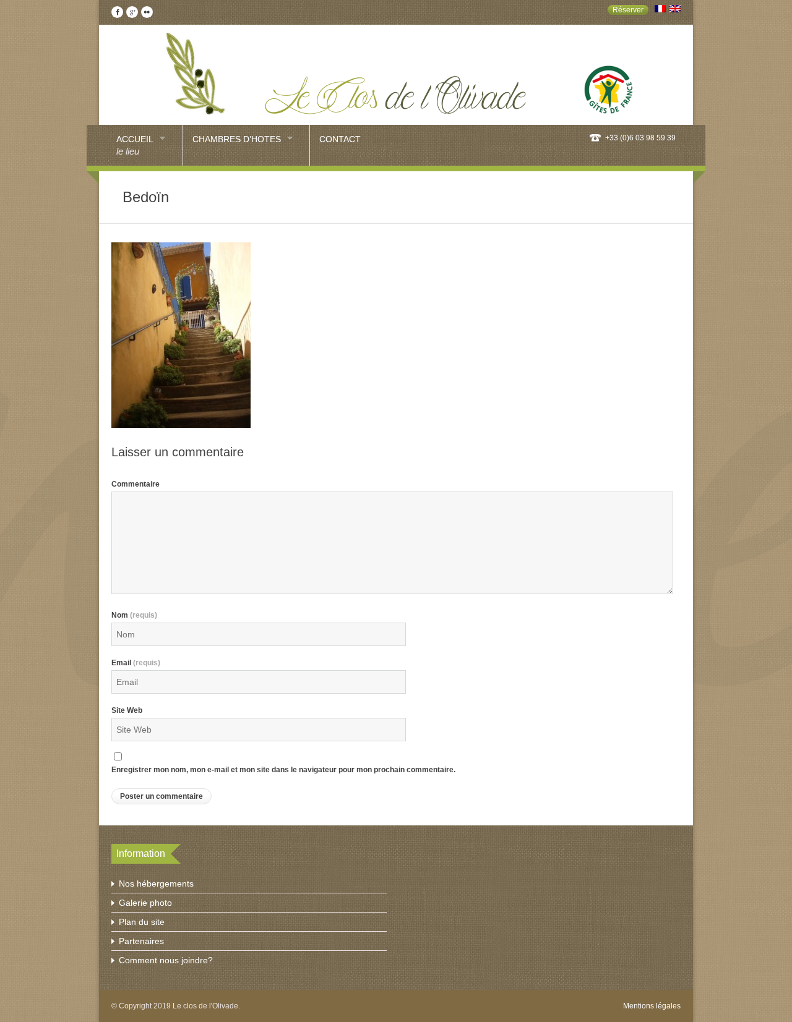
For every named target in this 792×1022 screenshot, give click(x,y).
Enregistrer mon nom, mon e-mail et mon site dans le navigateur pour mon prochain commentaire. (283, 769)
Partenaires (141, 941)
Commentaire (135, 484)
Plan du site (142, 922)
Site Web (126, 710)
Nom (134, 615)
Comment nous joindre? (166, 960)
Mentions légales (652, 1006)
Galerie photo (145, 903)
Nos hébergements (156, 883)
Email (135, 662)
